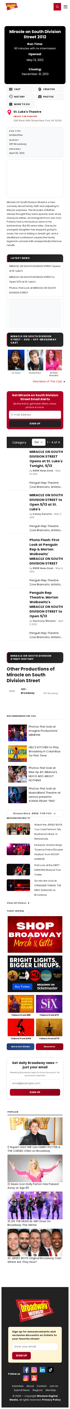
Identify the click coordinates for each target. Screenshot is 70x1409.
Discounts (49, 1046)
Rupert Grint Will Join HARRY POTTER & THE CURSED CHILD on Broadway (33, 1149)
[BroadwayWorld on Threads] (26, 1378)
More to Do (22, 104)
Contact (41, 1386)
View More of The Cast (47, 381)
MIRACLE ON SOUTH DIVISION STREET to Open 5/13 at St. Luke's (46, 502)
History (19, 96)
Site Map (51, 1390)
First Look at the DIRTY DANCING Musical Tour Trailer (47, 869)
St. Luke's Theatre (27, 112)
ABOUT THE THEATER (25, 116)
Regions (38, 1390)
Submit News (22, 1390)
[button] (57, 7)
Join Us (53, 1386)
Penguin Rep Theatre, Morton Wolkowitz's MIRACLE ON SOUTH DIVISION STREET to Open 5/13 (46, 604)
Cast (17, 89)
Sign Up (34, 423)
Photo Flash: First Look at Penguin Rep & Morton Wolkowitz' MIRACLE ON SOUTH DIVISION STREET (46, 552)
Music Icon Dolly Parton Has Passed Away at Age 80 (33, 1186)
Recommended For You (21, 716)
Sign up (34, 1092)
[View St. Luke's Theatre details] (35, 178)
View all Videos (17, 903)
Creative (49, 89)
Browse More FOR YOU (32, 813)
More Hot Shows (20, 1046)
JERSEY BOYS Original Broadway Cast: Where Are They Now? (34, 1260)
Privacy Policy (51, 1399)
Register (37, 6)
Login (48, 6)
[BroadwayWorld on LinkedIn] (42, 1369)
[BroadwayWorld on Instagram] (34, 1369)
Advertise (18, 1386)
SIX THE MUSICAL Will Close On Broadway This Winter (29, 1223)
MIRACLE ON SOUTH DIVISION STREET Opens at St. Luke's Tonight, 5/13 (46, 458)
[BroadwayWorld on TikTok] (50, 1369)
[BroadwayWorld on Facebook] (26, 1369)
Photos (48, 96)
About (30, 1386)
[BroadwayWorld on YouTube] (34, 1378)
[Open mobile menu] (65, 7)
